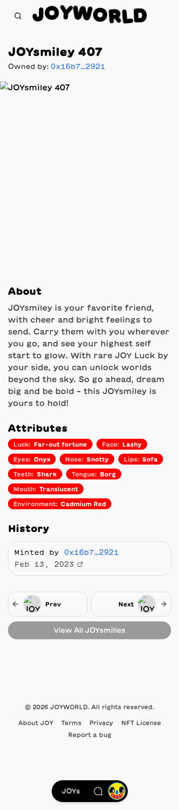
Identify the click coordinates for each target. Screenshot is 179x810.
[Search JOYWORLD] (18, 16)
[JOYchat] (98, 791)
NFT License (141, 723)
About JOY (35, 723)
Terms (71, 723)
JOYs (71, 791)
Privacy (101, 723)
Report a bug (89, 735)
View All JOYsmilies (89, 630)
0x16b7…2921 (78, 66)
